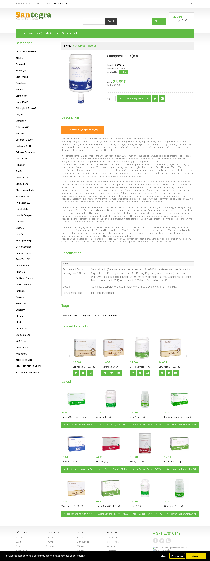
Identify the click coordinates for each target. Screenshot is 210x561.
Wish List (111, 546)
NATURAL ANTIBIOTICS (28, 372)
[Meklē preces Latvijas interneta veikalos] (170, 548)
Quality (19, 542)
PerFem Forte (23, 265)
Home (22, 33)
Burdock (20, 89)
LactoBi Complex (24, 215)
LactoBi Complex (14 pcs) (73, 417)
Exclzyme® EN (137, 461)
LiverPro (20, 234)
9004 (93, 315)
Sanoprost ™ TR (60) (84, 45)
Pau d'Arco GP (23, 259)
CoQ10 (19, 114)
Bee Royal (21, 70)
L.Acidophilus (22, 209)
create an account (58, 3)
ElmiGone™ (21, 133)
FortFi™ (19, 171)
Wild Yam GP (22, 353)
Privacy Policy (22, 550)
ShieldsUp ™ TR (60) (173, 506)
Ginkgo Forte (22, 184)
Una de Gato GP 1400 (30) (108, 506)
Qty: (109, 98)
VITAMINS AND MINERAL (29, 366)
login (42, 3)
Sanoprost (21, 303)
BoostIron (21, 83)
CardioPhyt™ (22, 102)
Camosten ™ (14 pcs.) (174, 461)
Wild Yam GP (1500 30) (72, 506)
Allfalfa (19, 58)
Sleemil (19, 316)
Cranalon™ (21, 121)
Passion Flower (23, 253)
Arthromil (20, 64)
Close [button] (163, 556)
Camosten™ (21, 95)
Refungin (20, 291)
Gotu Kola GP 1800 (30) (170, 367)
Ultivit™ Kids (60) (137, 417)
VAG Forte (21, 341)
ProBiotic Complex (25, 278)
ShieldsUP (21, 309)
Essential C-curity (24, 139)
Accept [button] (195, 556)
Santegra (119, 64)
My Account (52, 33)
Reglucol (20, 297)
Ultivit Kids (21, 328)
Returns (49, 542)
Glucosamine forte (25, 190)
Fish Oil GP (21, 158)
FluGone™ (20, 165)
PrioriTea (20, 272)
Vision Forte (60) (103, 417)
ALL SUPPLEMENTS (109, 315)
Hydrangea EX (23, 202)
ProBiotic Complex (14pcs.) (177, 417)
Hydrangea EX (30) (110, 367)
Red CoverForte (23, 284)
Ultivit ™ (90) (135, 506)
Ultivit (18, 322)
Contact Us (51, 537)
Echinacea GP (22, 127)
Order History (113, 542)
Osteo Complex (23, 246)
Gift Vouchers (83, 542)
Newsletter (112, 550)
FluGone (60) (102, 461)
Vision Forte (22, 347)
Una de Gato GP (23, 335)
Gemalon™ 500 (23, 177)
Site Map (50, 546)
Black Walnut (22, 77)
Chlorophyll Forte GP (26, 108)
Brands (80, 537)
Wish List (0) (35, 33)
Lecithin (20, 221)
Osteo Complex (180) (140, 367)
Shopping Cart (69, 33)
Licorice (20, 228)
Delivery (19, 546)
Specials (80, 550)
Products (20, 537)
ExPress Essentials (25, 152)
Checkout (159, 21)
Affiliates (80, 546)
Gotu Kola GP (22, 196)
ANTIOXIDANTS (24, 360)
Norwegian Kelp (24, 240)
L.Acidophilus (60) (70, 461)
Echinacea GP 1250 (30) (84, 367)
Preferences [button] (177, 556)
